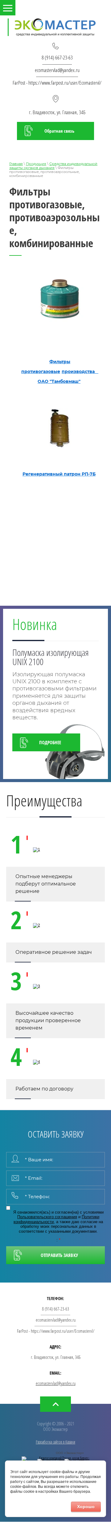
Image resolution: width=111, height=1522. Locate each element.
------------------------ (57, 63)
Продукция (36, 164)
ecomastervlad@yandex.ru (57, 70)
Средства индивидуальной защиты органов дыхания (53, 166)
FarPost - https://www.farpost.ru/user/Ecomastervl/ (57, 82)
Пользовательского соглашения (47, 1217)
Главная (16, 164)
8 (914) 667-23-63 (57, 57)
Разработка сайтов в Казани (55, 1442)
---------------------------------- (57, 76)
